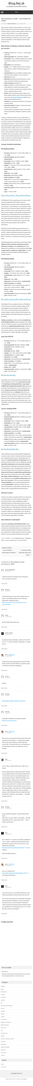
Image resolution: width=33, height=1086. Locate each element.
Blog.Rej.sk (16, 3)
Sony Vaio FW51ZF (22, 540)
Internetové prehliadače (6, 1005)
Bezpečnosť (4, 991)
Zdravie (3, 1055)
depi (6, 759)
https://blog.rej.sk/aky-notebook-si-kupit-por (13, 701)
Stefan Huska (9, 633)
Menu (16, 12)
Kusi (6, 832)
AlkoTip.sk (5, 971)
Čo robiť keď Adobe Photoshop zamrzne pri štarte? (25, 553)
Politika (2, 1016)
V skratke (3, 1041)
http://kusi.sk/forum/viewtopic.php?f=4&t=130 (14, 847)
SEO (2, 1030)
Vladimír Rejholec (11, 23)
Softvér (2, 1036)
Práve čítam (4, 1019)
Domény (3, 994)
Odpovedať (4, 583)
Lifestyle (3, 1011)
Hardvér (8, 538)
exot (6, 731)
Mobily (2, 1013)
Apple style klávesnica (17, 97)
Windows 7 (3, 1049)
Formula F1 (3, 997)
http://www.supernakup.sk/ (9, 720)
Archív (2, 1064)
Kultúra (2, 1008)
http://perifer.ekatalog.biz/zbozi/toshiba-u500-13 (15, 873)
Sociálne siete (4, 1033)
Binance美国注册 (10, 570)
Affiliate (3, 986)
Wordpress (24, 1079)
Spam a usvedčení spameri (7, 1038)
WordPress (3, 1052)
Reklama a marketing (6, 1022)
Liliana (7, 676)
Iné (1, 1002)
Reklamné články (5, 1025)
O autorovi (3, 1066)
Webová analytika (5, 1047)
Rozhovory (3, 1027)
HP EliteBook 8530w (19, 538)
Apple (2, 989)
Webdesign (3, 1044)
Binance (7, 589)
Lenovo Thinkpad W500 (11, 540)
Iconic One (8, 1079)
